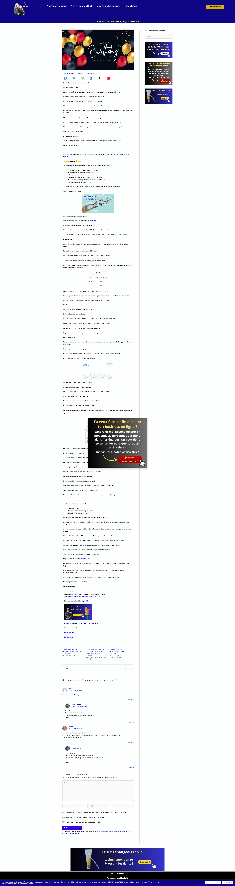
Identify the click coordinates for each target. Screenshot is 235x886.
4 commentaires (67, 73)
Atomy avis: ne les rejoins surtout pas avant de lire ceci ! (83, 596)
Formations (130, 6)
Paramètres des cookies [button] (213, 883)
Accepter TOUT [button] (227, 883)
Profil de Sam (68, 637)
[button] (145, 420)
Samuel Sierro (76, 704)
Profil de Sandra (69, 632)
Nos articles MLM (81, 6)
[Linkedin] (91, 78)
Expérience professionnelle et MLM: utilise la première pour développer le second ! (95, 651)
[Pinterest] (108, 78)
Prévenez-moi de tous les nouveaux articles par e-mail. (82, 822)
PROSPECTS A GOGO (88, 559)
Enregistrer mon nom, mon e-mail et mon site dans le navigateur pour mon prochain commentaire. (97, 813)
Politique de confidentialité (117, 878)
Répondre (131, 699)
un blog (93, 220)
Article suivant (128, 669)
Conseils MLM (78, 73)
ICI (87, 601)
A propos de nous (57, 6)
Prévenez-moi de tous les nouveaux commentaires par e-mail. (84, 817)
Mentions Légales (117, 873)
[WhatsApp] (82, 78)
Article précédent (69, 669)
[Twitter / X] (99, 78)
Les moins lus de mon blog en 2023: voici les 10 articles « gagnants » (118, 651)
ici (103, 96)
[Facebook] (65, 78)
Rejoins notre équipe (108, 6)
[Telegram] (74, 78)
